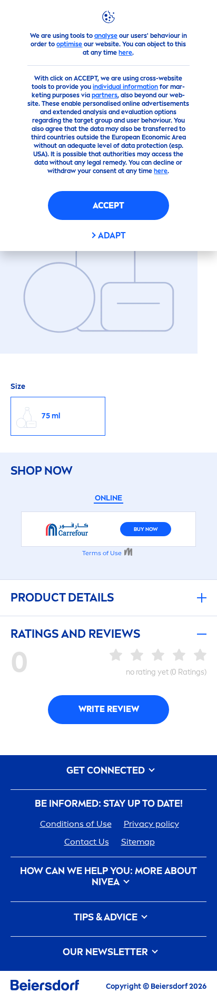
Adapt (112, 235)
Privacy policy (151, 824)
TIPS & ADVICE (107, 917)
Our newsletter (106, 952)
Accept (108, 205)
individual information (125, 87)
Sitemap (138, 842)
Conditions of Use (76, 824)
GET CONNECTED (106, 770)
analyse (105, 35)
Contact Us (86, 842)
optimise (69, 44)
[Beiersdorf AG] (45, 987)
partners (104, 95)
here (125, 52)
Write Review (108, 709)
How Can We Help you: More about (108, 877)
